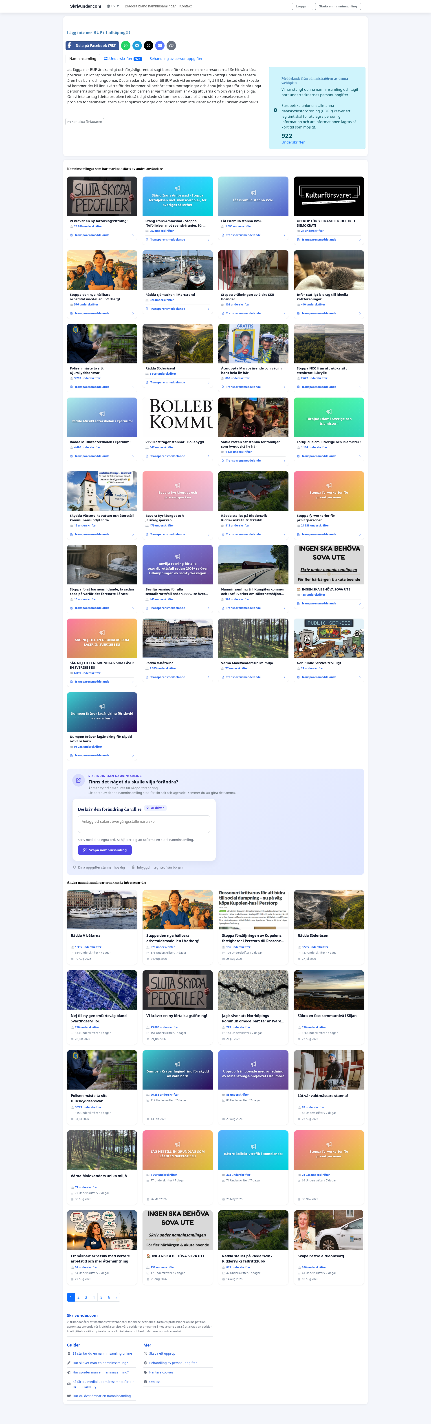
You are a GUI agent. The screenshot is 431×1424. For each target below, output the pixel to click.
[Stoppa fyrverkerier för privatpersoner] (329, 505)
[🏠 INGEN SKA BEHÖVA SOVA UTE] (329, 577)
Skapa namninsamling (108, 850)
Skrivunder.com (85, 6)
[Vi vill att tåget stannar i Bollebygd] (178, 429)
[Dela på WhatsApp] (125, 45)
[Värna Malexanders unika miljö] (253, 650)
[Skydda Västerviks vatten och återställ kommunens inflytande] (102, 505)
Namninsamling (82, 58)
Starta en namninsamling (338, 6)
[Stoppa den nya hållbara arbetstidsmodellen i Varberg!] (102, 284)
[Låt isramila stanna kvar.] (253, 208)
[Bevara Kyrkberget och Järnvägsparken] (178, 505)
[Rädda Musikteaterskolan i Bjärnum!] (102, 429)
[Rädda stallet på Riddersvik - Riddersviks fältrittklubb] (253, 505)
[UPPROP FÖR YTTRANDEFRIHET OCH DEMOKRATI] (329, 211)
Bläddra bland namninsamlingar (150, 6)
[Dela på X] (148, 45)
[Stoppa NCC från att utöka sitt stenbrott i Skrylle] (329, 358)
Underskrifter (124, 58)
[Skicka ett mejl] (160, 45)
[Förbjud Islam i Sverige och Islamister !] (329, 429)
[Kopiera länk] (171, 45)
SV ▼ (115, 6)
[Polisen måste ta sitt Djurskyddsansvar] (102, 358)
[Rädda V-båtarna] (178, 650)
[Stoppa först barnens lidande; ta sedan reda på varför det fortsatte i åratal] (102, 579)
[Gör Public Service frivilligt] (329, 650)
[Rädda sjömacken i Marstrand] (178, 282)
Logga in (303, 6)
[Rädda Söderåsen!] (178, 356)
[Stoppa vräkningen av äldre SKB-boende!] (253, 284)
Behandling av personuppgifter (176, 58)
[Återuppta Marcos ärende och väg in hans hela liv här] (253, 358)
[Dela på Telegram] (137, 45)
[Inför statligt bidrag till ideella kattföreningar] (329, 284)
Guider (73, 1345)
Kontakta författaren (87, 121)
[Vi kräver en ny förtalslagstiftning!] (102, 208)
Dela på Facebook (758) (96, 45)
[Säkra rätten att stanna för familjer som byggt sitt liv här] (253, 432)
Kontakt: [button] (186, 6)
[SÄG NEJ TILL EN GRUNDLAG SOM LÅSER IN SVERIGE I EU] (102, 653)
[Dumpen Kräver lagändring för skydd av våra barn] (102, 726)
